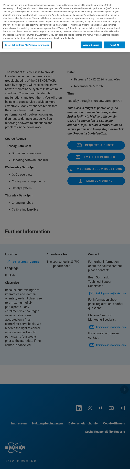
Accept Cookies (91, 45)
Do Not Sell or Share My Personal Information (27, 45)
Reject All (114, 45)
